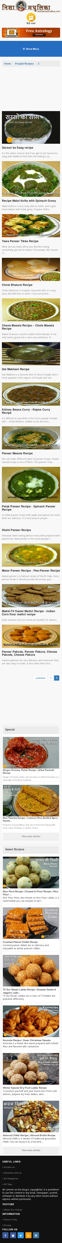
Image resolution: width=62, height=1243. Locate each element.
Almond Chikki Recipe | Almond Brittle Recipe (29, 1135)
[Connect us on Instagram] (36, 1235)
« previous (40, 677)
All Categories (11, 1178)
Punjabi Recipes (24, 63)
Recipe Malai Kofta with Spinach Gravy (29, 201)
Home (7, 63)
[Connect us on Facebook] (5, 1235)
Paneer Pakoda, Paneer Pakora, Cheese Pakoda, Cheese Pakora (29, 653)
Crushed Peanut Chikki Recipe (20, 942)
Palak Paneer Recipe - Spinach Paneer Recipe (28, 508)
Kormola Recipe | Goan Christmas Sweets (27, 1040)
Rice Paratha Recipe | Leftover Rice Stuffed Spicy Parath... (30, 819)
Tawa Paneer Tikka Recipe (20, 241)
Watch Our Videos (13, 1209)
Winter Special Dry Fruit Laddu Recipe (25, 1087)
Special (10, 729)
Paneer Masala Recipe (17, 453)
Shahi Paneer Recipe (16, 530)
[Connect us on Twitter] (21, 1235)
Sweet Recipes (14, 849)
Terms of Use (10, 1219)
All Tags (8, 1184)
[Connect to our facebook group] (13, 1235)
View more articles (31, 836)
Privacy (7, 1225)
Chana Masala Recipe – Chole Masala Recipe (28, 327)
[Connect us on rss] (28, 1235)
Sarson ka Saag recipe (17, 147)
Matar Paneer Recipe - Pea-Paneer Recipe (31, 570)
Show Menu (32, 48)
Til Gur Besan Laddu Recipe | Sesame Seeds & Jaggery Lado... (29, 991)
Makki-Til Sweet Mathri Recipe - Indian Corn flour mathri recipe (28, 612)
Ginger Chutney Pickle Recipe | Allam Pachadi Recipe (28, 771)
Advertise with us (12, 1172)
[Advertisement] (31, 90)
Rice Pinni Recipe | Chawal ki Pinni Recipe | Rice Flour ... (30, 893)
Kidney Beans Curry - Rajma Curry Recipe (26, 411)
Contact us (9, 1167)
